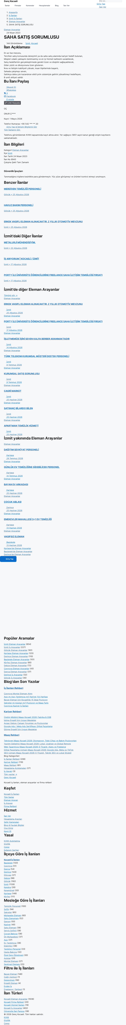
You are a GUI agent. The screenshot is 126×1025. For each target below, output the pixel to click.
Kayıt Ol (7, 831)
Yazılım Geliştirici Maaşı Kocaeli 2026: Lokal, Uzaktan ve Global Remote (37, 743)
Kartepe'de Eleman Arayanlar (17, 548)
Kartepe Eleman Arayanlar (16, 653)
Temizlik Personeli (12, 906)
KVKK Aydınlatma (12, 841)
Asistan (7, 958)
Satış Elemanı (10, 927)
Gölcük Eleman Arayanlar (15, 650)
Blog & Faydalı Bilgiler (14, 825)
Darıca (7, 869)
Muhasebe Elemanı (12, 915)
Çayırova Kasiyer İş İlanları (16, 706)
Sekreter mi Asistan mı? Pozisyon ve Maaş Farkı (26, 703)
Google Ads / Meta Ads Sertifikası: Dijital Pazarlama (28, 726)
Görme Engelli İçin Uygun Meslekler (20, 729)
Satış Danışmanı (11, 918)
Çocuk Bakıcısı (11, 933)
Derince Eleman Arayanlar (16, 656)
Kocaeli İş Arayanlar (13, 1008)
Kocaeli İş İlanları (11, 794)
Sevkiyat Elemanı (12, 964)
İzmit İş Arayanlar (12, 647)
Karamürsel (9, 890)
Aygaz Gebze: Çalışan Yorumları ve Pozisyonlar (26, 723)
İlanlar (7, 5)
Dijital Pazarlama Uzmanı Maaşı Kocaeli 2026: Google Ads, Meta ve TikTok (38, 750)
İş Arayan (8, 803)
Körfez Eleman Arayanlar (15, 662)
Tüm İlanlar (9, 797)
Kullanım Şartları (11, 850)
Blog (57, 5)
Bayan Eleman (10, 974)
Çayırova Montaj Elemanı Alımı (18, 693)
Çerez (6, 847)
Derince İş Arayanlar (13, 675)
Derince (7, 872)
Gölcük (7, 881)
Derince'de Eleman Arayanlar (17, 554)
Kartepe (7, 893)
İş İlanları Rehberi (13, 688)
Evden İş (8, 986)
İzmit (10, 153)
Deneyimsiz (9, 980)
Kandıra (7, 887)
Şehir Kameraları (11, 822)
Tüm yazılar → (10, 774)
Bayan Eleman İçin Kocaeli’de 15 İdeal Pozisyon (25, 700)
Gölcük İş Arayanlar (13, 678)
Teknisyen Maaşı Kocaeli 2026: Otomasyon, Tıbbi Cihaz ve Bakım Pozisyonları (40, 740)
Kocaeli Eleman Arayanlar (15, 999)
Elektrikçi (8, 946)
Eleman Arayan (11, 800)
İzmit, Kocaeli (32, 43)
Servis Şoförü (10, 930)
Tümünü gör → (10, 295)
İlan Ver (66, 5)
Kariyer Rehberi (12, 711)
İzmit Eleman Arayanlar (14, 644)
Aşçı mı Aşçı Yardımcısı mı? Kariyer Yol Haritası (26, 696)
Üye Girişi (8, 828)
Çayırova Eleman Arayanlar (16, 668)
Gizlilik (7, 844)
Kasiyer (7, 924)
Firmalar (18, 5)
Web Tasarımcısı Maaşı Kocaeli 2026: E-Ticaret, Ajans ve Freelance (35, 747)
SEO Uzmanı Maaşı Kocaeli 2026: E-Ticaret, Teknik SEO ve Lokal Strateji (37, 753)
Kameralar (30, 5)
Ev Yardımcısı (10, 943)
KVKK (6, 1017)
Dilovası (7, 875)
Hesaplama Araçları (13, 819)
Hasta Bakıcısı (10, 952)
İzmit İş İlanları (15, 18)
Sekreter (8, 912)
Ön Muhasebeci (11, 937)
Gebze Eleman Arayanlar (15, 665)
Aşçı (6, 940)
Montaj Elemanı (11, 961)
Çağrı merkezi (10, 977)
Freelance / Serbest (13, 989)
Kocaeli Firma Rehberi (14, 1002)
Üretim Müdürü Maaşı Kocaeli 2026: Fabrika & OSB (27, 717)
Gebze (7, 878)
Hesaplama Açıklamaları (15, 768)
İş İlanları (13, 15)
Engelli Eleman (10, 983)
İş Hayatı (8, 771)
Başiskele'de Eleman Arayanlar (18, 551)
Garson (7, 921)
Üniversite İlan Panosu (14, 1011)
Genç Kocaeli (10, 777)
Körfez (7, 896)
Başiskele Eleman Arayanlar (16, 659)
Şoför (6, 909)
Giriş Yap (101, 4)
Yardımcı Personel (12, 949)
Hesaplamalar (44, 5)
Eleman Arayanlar (17, 21)
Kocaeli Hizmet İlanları (14, 1005)
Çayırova (8, 866)
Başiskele (8, 863)
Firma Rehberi (10, 806)
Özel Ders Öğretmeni (13, 955)
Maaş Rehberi (11, 735)
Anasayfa (13, 12)
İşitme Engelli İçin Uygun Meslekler (20, 720)
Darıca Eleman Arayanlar (15, 671)
